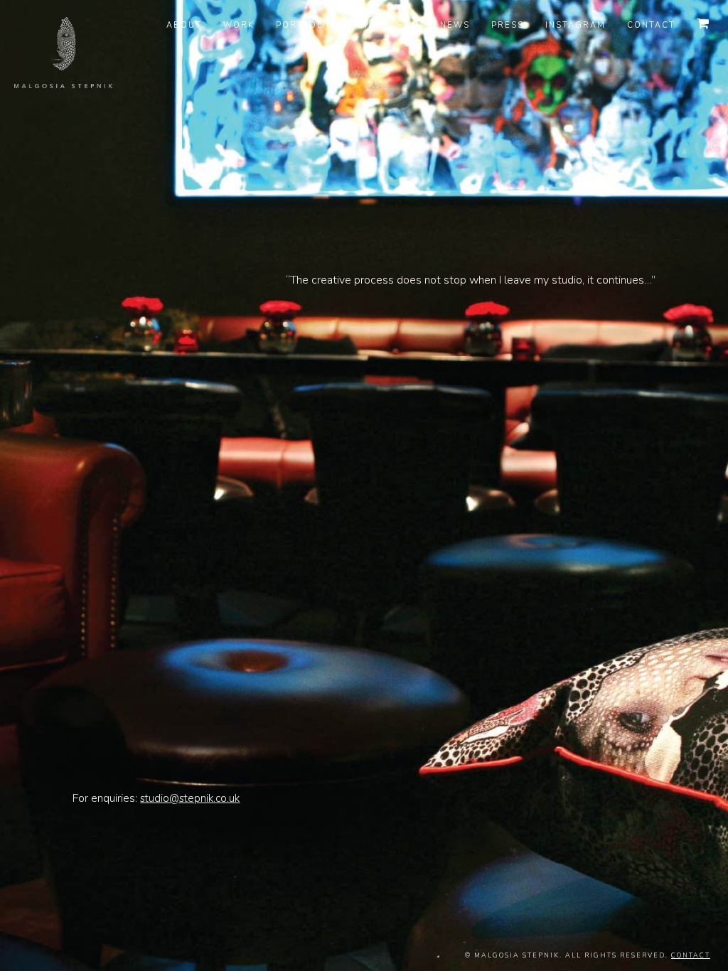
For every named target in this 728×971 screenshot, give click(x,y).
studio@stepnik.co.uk (190, 798)
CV (362, 25)
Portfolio (305, 25)
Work (239, 25)
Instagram (575, 25)
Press (507, 25)
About (184, 25)
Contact (651, 25)
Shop (404, 25)
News (455, 25)
